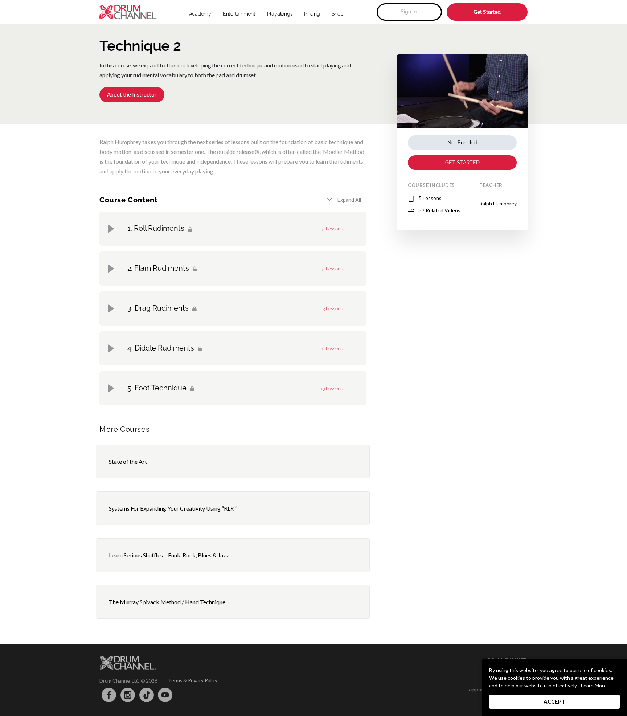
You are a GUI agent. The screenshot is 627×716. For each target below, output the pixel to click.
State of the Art (128, 461)
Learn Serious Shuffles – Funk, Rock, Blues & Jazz (169, 555)
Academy (200, 14)
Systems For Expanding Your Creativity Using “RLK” (173, 508)
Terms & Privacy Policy (192, 680)
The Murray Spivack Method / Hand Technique (167, 601)
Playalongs (280, 14)
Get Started (487, 12)
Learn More (594, 685)
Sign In (409, 12)
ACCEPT (554, 701)
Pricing (312, 14)
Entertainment (239, 14)
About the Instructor (132, 94)
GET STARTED (462, 162)
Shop (338, 14)
